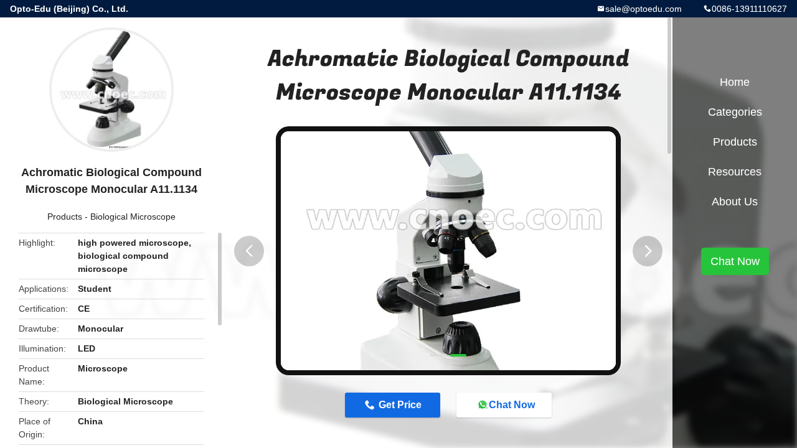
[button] (249, 251)
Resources (735, 172)
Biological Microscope (133, 217)
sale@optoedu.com (643, 9)
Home (735, 82)
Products (64, 217)
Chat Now (512, 404)
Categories (735, 112)
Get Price (400, 404)
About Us (735, 201)
